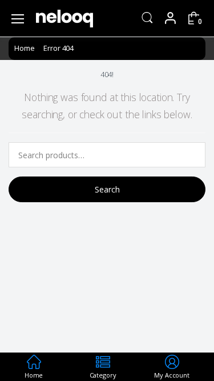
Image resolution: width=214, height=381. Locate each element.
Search (107, 189)
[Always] (64, 18)
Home (24, 48)
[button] (147, 17)
